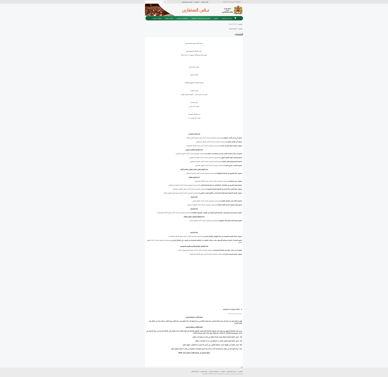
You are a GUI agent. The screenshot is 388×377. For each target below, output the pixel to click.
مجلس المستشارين (187, 2)
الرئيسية (235, 19)
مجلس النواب (204, 2)
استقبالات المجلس (214, 371)
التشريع (216, 18)
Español (238, 2)
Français (231, 2)
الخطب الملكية (169, 18)
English (225, 2)
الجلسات (223, 371)
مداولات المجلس (157, 18)
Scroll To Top (242, 367)
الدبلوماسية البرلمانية (182, 18)
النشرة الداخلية (194, 371)
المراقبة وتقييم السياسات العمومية (201, 18)
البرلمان (196, 2)
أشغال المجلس (233, 28)
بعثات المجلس (203, 371)
